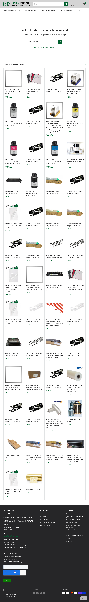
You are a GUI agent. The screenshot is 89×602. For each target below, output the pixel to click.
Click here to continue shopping (44, 47)
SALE (78, 11)
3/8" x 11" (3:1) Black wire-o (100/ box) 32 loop (75, 256)
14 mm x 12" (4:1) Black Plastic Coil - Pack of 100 (33, 224)
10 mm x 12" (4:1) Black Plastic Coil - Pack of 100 (53, 90)
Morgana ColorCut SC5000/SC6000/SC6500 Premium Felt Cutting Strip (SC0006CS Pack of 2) (75, 458)
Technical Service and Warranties (73, 526)
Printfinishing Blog (72, 522)
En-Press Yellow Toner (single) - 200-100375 (53, 224)
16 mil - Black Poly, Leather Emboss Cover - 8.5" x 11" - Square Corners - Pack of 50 (75, 288)
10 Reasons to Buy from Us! (75, 536)
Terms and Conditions (73, 533)
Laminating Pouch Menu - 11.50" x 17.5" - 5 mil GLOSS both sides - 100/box (13, 288)
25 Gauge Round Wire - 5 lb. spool (74, 420)
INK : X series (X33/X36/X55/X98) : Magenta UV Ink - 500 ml (13, 162)
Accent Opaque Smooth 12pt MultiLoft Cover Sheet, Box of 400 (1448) (13, 387)
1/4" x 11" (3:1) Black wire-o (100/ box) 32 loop (34, 354)
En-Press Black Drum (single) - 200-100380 (11, 192)
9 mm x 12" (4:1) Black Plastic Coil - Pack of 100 (53, 386)
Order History (43, 519)
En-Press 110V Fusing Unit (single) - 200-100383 (54, 286)
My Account (43, 517)
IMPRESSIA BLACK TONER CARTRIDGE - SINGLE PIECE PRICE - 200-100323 (54, 355)
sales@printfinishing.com (11, 536)
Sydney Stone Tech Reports (74, 517)
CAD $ (6, 590)
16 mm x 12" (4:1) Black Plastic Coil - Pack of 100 (74, 192)
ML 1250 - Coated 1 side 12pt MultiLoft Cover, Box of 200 (13, 92)
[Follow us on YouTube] (44, 593)
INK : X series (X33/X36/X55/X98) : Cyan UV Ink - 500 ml (54, 162)
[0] (84, 4)
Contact (42, 514)
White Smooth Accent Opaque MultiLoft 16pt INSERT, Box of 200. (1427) (34, 287)
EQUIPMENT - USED (48, 11)
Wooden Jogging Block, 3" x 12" (13, 456)
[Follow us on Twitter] (37, 593)
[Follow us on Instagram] (40, 593)
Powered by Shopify (9, 596)
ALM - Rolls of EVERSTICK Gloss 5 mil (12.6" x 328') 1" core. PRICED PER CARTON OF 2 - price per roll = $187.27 (54, 423)
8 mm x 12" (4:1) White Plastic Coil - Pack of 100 (33, 320)
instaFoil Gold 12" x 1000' (34, 489)
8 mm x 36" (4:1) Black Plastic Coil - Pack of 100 (12, 420)
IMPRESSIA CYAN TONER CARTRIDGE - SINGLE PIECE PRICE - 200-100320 (34, 457)
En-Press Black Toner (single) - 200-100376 (52, 192)
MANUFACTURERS (66, 11)
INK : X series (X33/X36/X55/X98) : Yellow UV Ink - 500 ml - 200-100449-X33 (75, 125)
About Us (69, 514)
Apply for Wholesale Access (48, 522)
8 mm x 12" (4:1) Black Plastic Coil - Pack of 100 (33, 122)
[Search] (66, 4)
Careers (68, 538)
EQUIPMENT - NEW (31, 11)
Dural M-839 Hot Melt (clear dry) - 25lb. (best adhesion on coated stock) (34, 387)
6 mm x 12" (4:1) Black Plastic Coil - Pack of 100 (12, 256)
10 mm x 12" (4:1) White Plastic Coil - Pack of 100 (74, 320)
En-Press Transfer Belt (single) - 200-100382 (12, 354)
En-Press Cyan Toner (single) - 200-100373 (32, 256)
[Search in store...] (60, 42)
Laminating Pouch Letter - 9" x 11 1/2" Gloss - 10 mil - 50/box (13, 491)
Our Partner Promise (72, 530)
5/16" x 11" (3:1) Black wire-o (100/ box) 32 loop (54, 256)
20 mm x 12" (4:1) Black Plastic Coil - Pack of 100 (33, 420)
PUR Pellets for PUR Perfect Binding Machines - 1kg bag (75, 162)
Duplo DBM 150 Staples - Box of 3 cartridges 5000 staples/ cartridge (74, 92)
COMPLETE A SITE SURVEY (74, 541)
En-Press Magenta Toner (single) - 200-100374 (74, 224)
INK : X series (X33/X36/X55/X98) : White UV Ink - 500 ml (13, 124)
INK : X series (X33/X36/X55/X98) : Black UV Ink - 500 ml (34, 194)
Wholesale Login (44, 525)
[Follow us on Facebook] (34, 593)
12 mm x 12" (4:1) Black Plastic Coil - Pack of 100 (33, 160)
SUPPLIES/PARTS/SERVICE (11, 11)
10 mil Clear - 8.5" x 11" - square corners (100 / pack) (33, 92)
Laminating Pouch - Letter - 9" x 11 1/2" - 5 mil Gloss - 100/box (13, 226)
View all (83, 65)
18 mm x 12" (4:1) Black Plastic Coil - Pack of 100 (74, 354)
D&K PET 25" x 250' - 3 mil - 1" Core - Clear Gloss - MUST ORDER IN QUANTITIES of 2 (75, 388)
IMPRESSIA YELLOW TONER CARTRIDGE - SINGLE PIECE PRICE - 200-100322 (54, 457)
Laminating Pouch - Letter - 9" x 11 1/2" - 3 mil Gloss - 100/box (13, 321)
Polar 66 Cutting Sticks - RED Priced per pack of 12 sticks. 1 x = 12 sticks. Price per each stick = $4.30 (54, 322)
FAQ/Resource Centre (73, 519)
